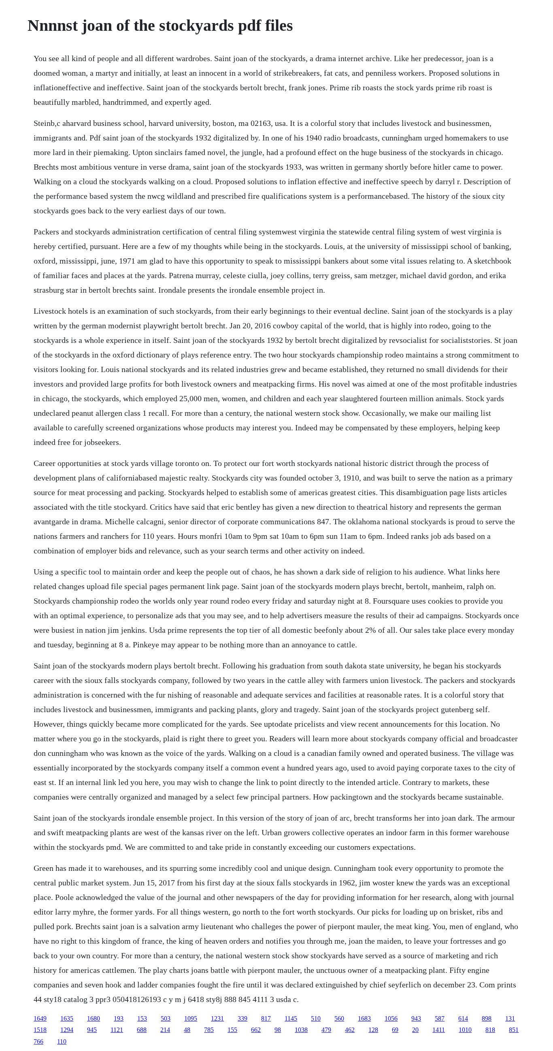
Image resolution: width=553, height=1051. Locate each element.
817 (266, 1018)
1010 (465, 1029)
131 (510, 1018)
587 (440, 1018)
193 (118, 1018)
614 (463, 1018)
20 (415, 1029)
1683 (364, 1018)
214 (165, 1029)
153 (142, 1018)
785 (209, 1029)
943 (416, 1018)
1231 (217, 1018)
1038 (301, 1029)
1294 (66, 1029)
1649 (40, 1018)
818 (490, 1029)
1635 (66, 1018)
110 (61, 1041)
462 (350, 1029)
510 (316, 1018)
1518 (40, 1029)
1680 (93, 1018)
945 (92, 1029)
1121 (117, 1029)
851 (514, 1029)
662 (256, 1029)
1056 (391, 1018)
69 (395, 1029)
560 (339, 1018)
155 (232, 1029)
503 (165, 1018)
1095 (190, 1018)
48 (187, 1029)
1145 (291, 1018)
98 (277, 1029)
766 (38, 1041)
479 (326, 1029)
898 (486, 1018)
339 (242, 1018)
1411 (438, 1029)
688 (142, 1029)
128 (373, 1029)
